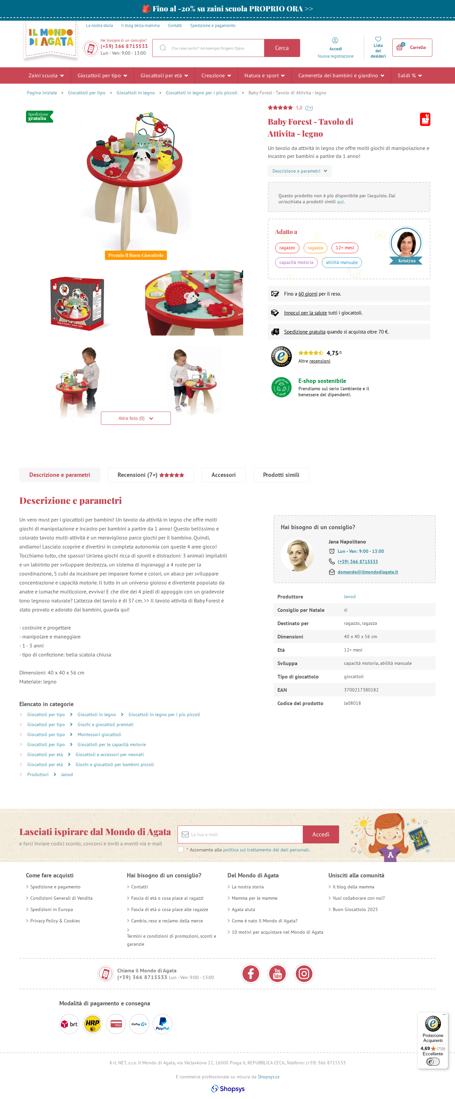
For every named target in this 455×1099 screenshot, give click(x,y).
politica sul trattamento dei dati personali (266, 850)
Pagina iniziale (42, 93)
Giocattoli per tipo (100, 75)
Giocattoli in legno (136, 93)
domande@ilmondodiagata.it (368, 572)
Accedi (320, 834)
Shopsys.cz (268, 1077)
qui (340, 202)
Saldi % (407, 75)
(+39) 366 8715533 (124, 46)
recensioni (319, 361)
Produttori (38, 774)
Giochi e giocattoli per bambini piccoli (115, 764)
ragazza (315, 248)
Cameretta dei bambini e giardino (339, 75)
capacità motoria (296, 262)
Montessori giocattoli (99, 734)
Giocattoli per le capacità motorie (112, 744)
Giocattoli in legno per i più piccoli (201, 93)
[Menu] (444, 1016)
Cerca (282, 48)
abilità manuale (342, 262)
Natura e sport (262, 75)
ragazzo (287, 248)
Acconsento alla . (248, 850)
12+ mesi (345, 248)
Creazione (214, 75)
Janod (67, 774)
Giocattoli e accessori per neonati (110, 754)
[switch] (433, 1062)
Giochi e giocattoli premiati (106, 724)
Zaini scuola (44, 75)
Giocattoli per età (162, 75)
